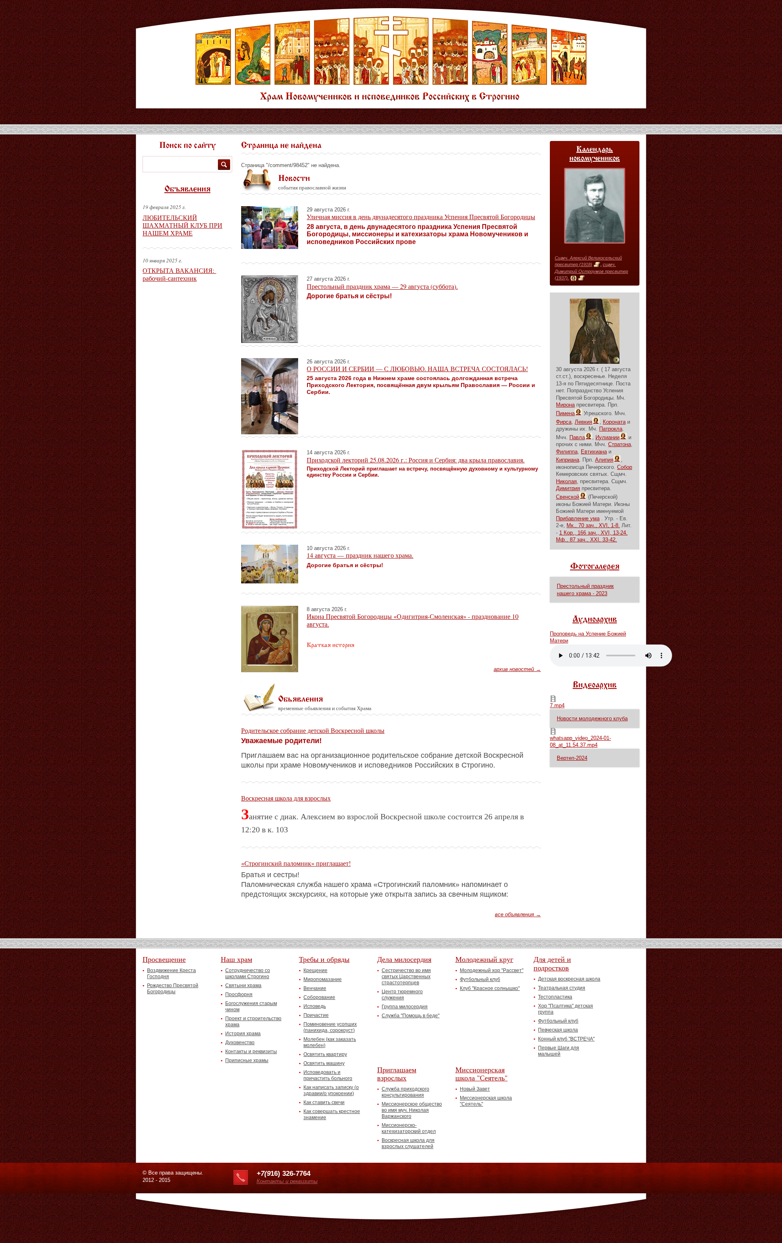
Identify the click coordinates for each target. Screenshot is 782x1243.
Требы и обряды (324, 959)
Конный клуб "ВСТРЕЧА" (566, 1039)
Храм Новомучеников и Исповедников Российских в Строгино (391, 59)
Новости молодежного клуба (592, 718)
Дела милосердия (404, 959)
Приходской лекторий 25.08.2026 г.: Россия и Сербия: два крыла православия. (416, 459)
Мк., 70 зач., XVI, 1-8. (593, 525)
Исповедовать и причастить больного (327, 1075)
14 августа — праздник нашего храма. (360, 555)
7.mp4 (557, 705)
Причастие (316, 1015)
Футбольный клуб (480, 979)
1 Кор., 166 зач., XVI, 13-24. (593, 533)
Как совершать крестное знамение (331, 1114)
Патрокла (610, 429)
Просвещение (164, 959)
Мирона (565, 405)
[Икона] (573, 278)
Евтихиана (594, 452)
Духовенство (240, 1042)
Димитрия (568, 488)
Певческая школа (558, 1030)
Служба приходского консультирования (405, 1092)
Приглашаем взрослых (396, 1074)
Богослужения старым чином (251, 1006)
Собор (624, 467)
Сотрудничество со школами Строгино (247, 973)
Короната (614, 422)
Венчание (314, 988)
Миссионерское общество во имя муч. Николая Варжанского (412, 1110)
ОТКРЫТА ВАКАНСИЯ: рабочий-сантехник (179, 274)
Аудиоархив (595, 620)
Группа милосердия (405, 1007)
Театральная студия (561, 988)
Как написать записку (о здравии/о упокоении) (331, 1090)
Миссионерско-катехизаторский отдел (409, 1128)
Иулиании (607, 437)
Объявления (188, 189)
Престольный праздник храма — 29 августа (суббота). (382, 286)
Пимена (565, 413)
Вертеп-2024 (572, 758)
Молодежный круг (484, 959)
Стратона (619, 444)
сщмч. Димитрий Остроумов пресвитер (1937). (591, 271)
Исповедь (314, 1006)
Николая (566, 481)
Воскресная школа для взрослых (286, 798)
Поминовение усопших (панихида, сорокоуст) (330, 1027)
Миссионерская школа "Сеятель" (481, 1074)
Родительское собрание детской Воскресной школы (312, 730)
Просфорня (239, 994)
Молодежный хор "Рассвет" (491, 970)
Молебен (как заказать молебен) (329, 1042)
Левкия (583, 422)
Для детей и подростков (552, 963)
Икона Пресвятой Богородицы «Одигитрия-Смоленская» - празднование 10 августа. (412, 620)
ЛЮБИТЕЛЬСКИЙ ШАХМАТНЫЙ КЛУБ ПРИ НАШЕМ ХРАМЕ (182, 225)
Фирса (563, 422)
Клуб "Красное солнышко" (490, 988)
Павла (577, 437)
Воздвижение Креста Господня (171, 973)
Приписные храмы (246, 1060)
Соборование (319, 997)
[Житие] (596, 265)
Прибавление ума (578, 518)
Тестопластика (555, 997)
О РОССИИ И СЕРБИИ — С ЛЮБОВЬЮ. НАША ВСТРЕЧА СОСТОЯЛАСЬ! (417, 368)
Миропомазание (322, 979)
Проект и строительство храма (253, 1021)
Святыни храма (243, 985)
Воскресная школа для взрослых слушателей (408, 1143)
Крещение (315, 970)
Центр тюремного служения (402, 995)
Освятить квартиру (325, 1054)
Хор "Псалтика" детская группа (565, 1009)
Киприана (567, 460)
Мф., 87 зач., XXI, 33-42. (586, 540)
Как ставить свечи (324, 1102)
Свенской (567, 497)
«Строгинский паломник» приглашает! (296, 863)
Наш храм (236, 959)
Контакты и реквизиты (251, 1051)
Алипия (604, 460)
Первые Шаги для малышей (558, 1051)
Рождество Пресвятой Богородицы (172, 988)
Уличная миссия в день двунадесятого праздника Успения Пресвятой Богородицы (421, 216)
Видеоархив (595, 685)
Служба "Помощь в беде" (410, 1016)
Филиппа (567, 452)
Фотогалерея (594, 567)
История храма (243, 1033)
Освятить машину (324, 1063)
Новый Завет (475, 1089)
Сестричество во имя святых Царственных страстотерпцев (406, 977)
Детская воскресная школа (569, 979)
